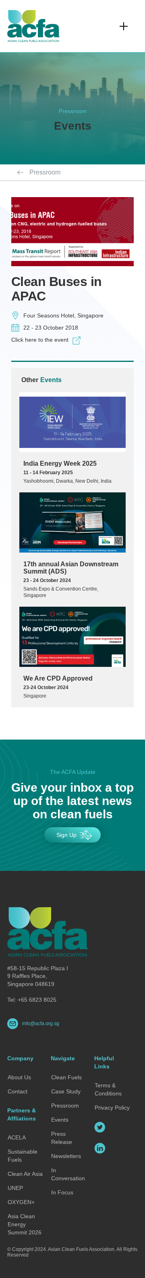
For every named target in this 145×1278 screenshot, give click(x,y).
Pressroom (44, 172)
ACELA (17, 1137)
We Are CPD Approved (58, 678)
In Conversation (68, 1174)
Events (59, 1119)
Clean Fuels (66, 1077)
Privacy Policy (112, 1107)
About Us (19, 1077)
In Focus (62, 1192)
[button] (124, 26)
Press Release (61, 1138)
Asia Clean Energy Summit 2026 (24, 1224)
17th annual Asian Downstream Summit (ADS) (70, 568)
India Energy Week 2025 (60, 463)
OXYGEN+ (21, 1202)
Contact (17, 1091)
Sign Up (66, 835)
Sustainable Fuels (22, 1155)
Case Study (66, 1091)
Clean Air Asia (25, 1174)
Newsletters (66, 1156)
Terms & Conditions (108, 1089)
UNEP (15, 1188)
